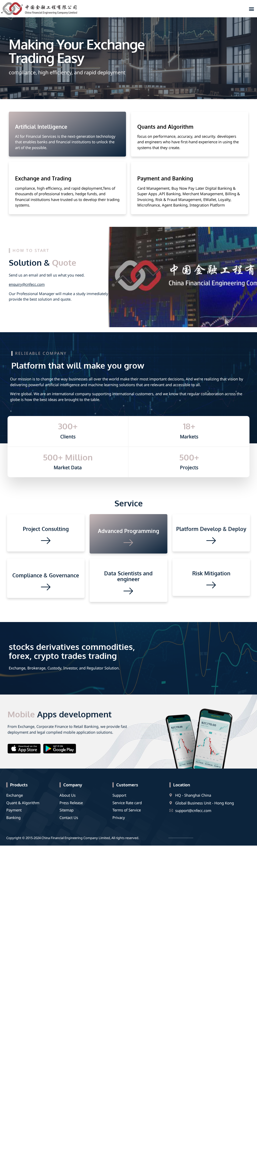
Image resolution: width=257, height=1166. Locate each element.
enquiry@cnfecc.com (27, 284)
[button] (251, 9)
